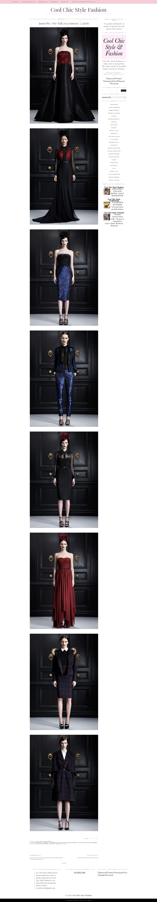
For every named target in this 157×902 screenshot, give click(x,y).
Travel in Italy (114, 130)
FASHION (53, 1)
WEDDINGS (114, 133)
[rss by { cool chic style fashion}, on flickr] (115, 81)
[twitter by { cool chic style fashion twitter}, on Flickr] (118, 79)
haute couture (114, 157)
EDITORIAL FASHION (114, 113)
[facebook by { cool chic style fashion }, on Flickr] (114, 84)
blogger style (114, 142)
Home (64, 863)
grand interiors (114, 154)
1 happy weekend (114, 107)
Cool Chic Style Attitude (114, 213)
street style (114, 171)
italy (114, 168)
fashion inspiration (114, 151)
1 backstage (114, 104)
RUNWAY (114, 127)
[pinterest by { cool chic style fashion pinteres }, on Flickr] (110, 79)
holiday (113, 159)
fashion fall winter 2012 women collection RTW (50, 842)
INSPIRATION (42, 1)
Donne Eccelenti (114, 110)
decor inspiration (114, 148)
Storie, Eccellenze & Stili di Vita (83, 1)
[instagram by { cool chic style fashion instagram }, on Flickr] (108, 81)
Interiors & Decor (29, 1)
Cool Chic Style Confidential (114, 200)
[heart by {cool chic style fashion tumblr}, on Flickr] (121, 81)
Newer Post (46, 857)
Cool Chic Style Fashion (78, 9)
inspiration (114, 162)
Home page (5, 1)
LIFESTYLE (64, 1)
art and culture (113, 136)
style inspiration (114, 174)
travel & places (114, 180)
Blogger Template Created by (78, 900)
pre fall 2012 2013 (61, 843)
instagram (113, 165)
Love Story (114, 125)
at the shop (114, 139)
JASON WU (51, 843)
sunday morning (114, 177)
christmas (114, 145)
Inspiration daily (114, 119)
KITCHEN (15, 1)
